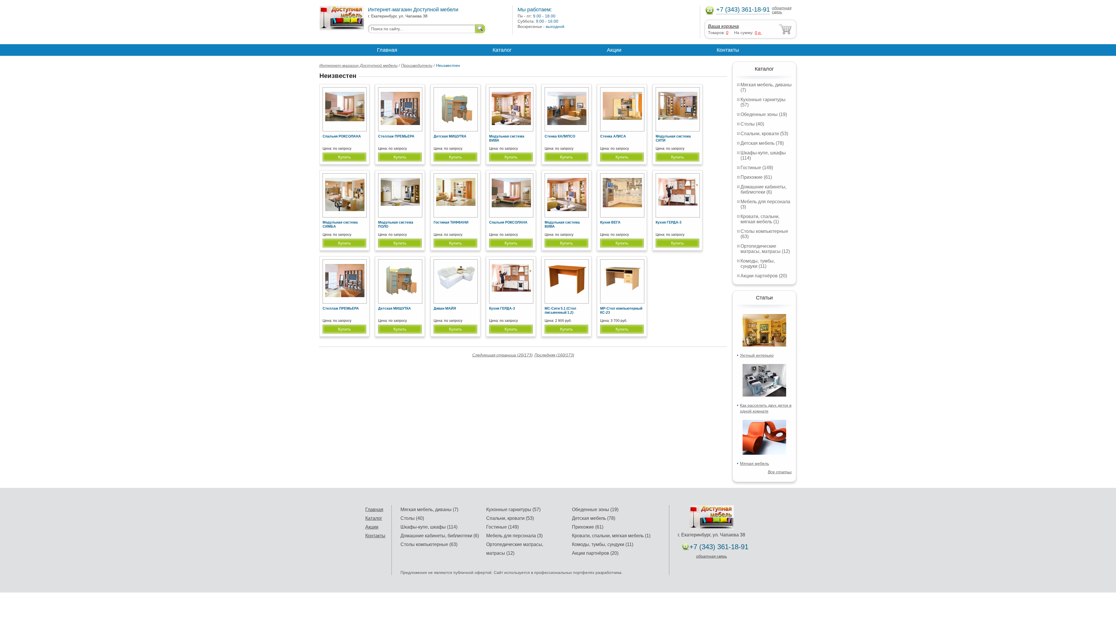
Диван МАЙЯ (445, 308)
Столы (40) (752, 124)
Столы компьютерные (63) (428, 544)
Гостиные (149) (757, 167)
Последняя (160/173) (554, 355)
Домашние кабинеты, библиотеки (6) (763, 189)
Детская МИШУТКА (450, 136)
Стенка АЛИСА (613, 136)
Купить (344, 157)
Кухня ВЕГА (610, 222)
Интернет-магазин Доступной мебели (358, 65)
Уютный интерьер (757, 355)
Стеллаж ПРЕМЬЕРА (396, 136)
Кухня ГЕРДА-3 (669, 222)
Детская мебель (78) (762, 143)
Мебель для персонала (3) (514, 535)
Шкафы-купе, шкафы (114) (428, 526)
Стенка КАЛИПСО (560, 136)
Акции (614, 50)
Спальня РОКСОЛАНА (342, 136)
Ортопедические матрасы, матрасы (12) (765, 249)
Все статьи (780, 472)
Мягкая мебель (754, 463)
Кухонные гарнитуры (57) (513, 509)
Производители (416, 65)
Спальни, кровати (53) (764, 133)
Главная (387, 50)
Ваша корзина (723, 26)
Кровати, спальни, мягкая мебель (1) (760, 219)
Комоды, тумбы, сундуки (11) (758, 263)
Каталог (502, 50)
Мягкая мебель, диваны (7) (429, 509)
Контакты (728, 50)
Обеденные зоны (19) (764, 114)
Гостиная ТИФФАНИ (451, 222)
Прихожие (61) (756, 177)
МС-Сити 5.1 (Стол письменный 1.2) (560, 310)
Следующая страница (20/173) (502, 355)
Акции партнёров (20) (764, 275)
